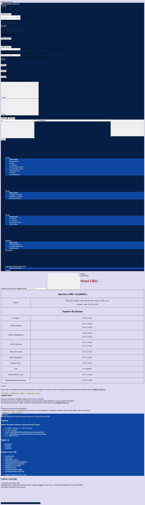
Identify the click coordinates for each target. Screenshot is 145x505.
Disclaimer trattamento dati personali (13, 487)
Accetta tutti (33, 393)
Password (24, 18)
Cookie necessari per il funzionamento (14, 408)
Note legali (8, 458)
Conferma (11, 118)
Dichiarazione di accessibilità (15, 463)
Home (83, 274)
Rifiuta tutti (18, 393)
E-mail (23, 49)
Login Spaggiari (55, 53)
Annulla (4, 118)
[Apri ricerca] (127, 128)
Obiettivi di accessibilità (13, 465)
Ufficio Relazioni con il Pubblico (16, 462)
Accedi (4, 6)
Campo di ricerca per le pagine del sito (14, 288)
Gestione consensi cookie (13, 469)
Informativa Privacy (11, 460)
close (3, 139)
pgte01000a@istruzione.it (27, 432)
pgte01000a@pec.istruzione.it (27, 434)
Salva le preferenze (17, 412)
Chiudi (4, 65)
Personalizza (6, 393)
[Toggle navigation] (17, 129)
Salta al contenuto (7, 2)
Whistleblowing (10, 467)
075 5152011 (12, 430)
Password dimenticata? (8, 22)
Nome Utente (25, 16)
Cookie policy (10, 456)
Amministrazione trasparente (14, 471)
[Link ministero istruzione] (10, 4)
